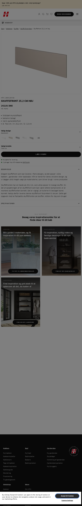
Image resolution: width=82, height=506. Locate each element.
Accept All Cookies (67, 496)
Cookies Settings (67, 500)
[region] (40, 499)
